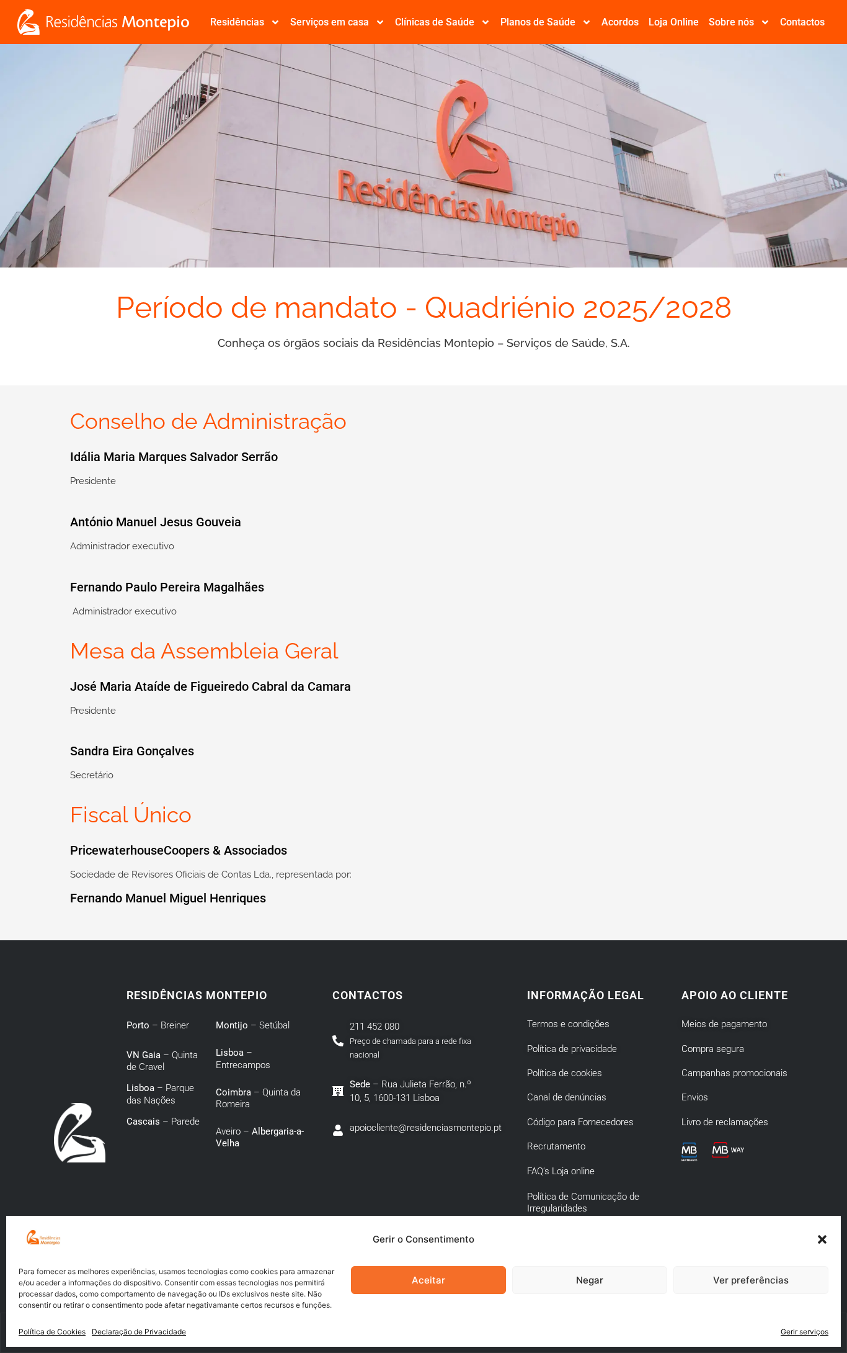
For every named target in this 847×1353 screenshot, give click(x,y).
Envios (694, 1097)
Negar (589, 1280)
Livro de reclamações (724, 1122)
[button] (822, 1239)
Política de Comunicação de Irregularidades (583, 1203)
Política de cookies (564, 1073)
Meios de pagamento (724, 1024)
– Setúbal (253, 1025)
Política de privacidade (572, 1048)
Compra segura (712, 1048)
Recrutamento (556, 1146)
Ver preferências (751, 1280)
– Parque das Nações (160, 1094)
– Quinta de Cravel (162, 1061)
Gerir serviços (804, 1331)
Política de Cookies (52, 1331)
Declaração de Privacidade (139, 1331)
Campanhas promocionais (734, 1073)
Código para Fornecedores (580, 1122)
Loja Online (674, 22)
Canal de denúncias (566, 1097)
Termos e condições (568, 1024)
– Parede (163, 1121)
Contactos (802, 22)
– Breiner (157, 1025)
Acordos (620, 22)
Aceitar (428, 1280)
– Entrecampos (243, 1059)
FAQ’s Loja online (561, 1171)
